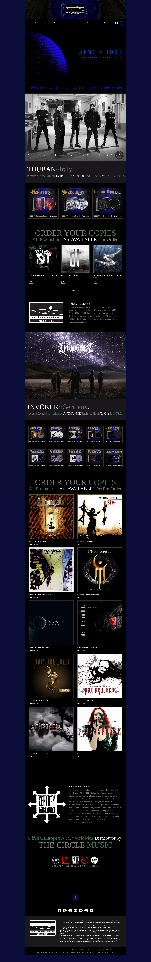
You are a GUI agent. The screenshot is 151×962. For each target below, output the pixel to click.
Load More (75, 290)
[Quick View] (43, 259)
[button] (107, 23)
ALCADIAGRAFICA (105, 950)
